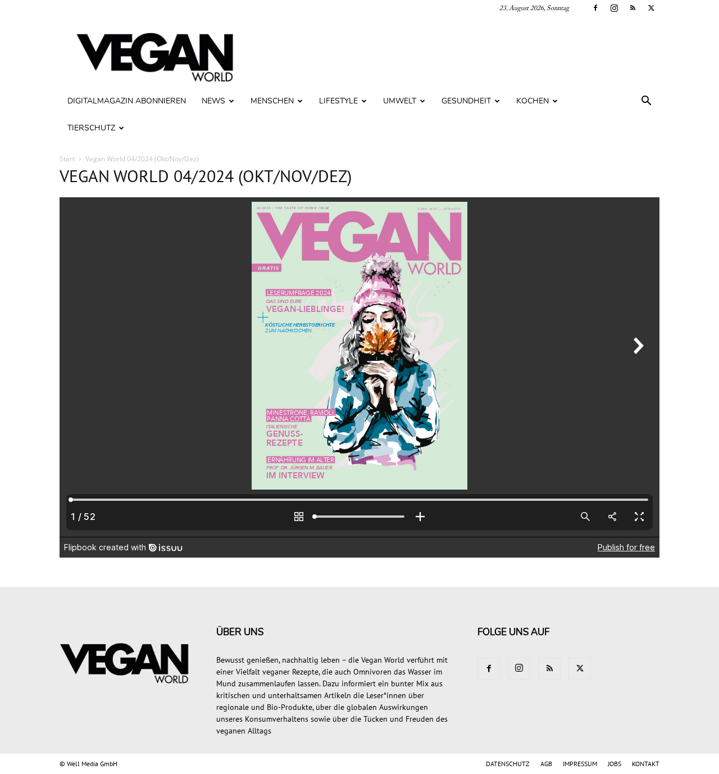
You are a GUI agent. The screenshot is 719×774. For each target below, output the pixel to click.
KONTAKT (645, 763)
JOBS (614, 763)
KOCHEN (532, 101)
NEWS (213, 101)
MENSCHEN (272, 101)
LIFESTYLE (338, 101)
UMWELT (399, 101)
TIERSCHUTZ (91, 128)
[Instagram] (614, 8)
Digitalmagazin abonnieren (126, 101)
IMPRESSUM (580, 763)
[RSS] (632, 8)
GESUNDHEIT (466, 101)
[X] (651, 8)
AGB (546, 763)
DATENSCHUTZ (508, 763)
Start (67, 159)
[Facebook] (595, 8)
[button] (645, 102)
